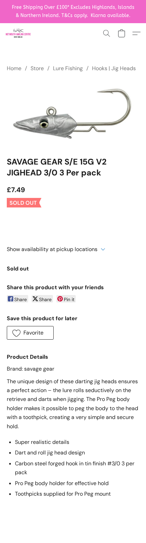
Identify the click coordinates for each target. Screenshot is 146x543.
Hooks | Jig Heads (114, 68)
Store (37, 68)
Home (14, 68)
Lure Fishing (68, 68)
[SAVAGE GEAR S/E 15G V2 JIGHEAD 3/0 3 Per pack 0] (73, 113)
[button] (18, 33)
